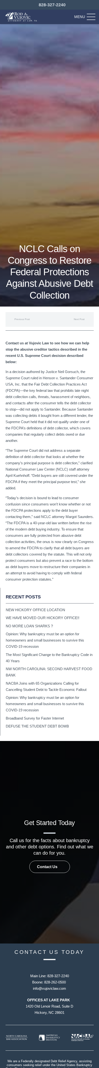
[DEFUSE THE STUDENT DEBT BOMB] (50, 726)
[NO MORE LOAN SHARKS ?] (50, 626)
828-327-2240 (58, 976)
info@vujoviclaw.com (49, 988)
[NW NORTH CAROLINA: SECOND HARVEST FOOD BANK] (50, 672)
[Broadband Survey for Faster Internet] (50, 718)
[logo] (22, 17)
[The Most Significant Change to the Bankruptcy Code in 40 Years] (50, 658)
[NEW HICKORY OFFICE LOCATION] (50, 610)
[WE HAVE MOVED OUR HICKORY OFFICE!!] (50, 618)
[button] (85, 17)
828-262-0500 (55, 982)
